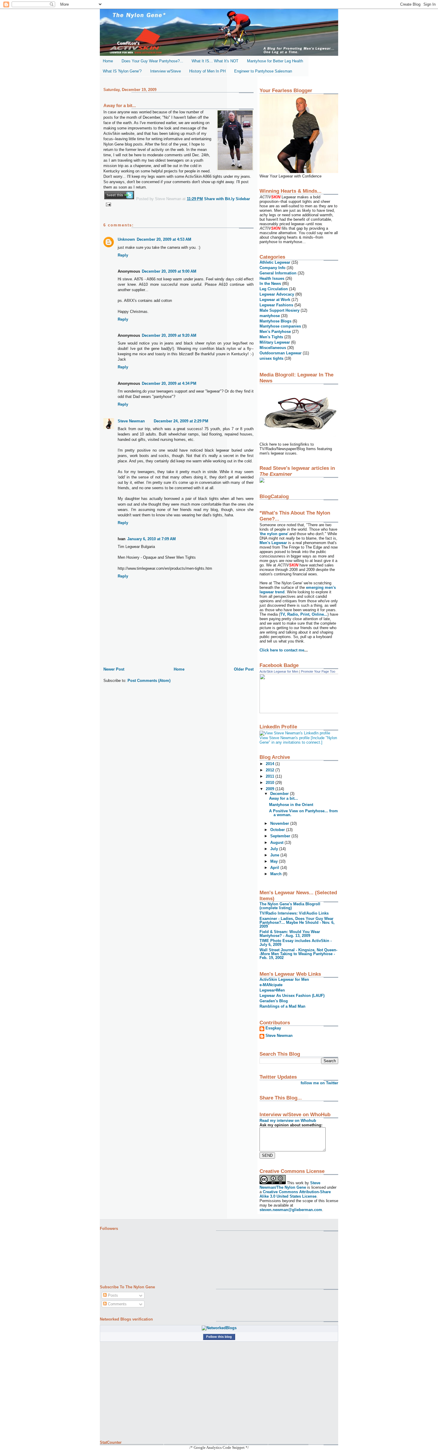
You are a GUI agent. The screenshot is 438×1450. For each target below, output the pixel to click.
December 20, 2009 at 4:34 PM (169, 383)
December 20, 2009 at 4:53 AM (164, 239)
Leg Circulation (274, 289)
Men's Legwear (274, 543)
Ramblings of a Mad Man (282, 1006)
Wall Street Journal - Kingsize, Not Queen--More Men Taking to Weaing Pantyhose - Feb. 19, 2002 (298, 954)
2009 (270, 789)
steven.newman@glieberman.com (291, 1209)
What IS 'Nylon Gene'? (122, 71)
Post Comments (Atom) (149, 680)
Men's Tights (271, 337)
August (277, 842)
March (276, 874)
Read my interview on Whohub (288, 1120)
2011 (270, 776)
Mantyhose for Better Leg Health (275, 61)
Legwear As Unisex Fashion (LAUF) (292, 995)
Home (108, 61)
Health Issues (272, 278)
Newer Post (113, 669)
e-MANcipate (271, 985)
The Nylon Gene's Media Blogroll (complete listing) (290, 906)
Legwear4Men (272, 990)
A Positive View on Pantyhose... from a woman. (303, 813)
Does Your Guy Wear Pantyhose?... (152, 61)
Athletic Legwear (275, 262)
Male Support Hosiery (279, 310)
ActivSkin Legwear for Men (279, 671)
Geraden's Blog (274, 1001)
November (280, 823)
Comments (117, 1304)
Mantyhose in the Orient (291, 804)
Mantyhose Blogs (275, 321)
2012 (270, 770)
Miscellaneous (273, 347)
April (275, 867)
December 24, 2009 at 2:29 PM (181, 421)
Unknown (126, 239)
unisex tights (271, 358)
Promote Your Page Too (318, 671)
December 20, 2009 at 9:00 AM (169, 271)
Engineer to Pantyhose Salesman (263, 71)
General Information (278, 273)
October (278, 829)
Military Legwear (275, 342)
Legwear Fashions (276, 305)
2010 (270, 782)
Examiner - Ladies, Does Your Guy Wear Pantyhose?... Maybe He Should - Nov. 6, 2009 (297, 922)
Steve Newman (131, 421)
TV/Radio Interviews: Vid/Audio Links (294, 913)
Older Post (244, 669)
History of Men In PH (207, 71)
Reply (123, 255)
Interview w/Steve (165, 71)
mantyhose (270, 316)
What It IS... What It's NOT (215, 61)
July (274, 849)
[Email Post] (107, 204)
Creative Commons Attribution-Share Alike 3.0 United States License (295, 1194)
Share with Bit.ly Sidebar (227, 199)
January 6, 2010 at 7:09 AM (151, 539)
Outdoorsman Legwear (281, 353)
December (280, 793)
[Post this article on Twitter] (119, 199)
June (275, 855)
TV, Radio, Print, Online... (303, 614)
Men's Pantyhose (275, 331)
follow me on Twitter (319, 1083)
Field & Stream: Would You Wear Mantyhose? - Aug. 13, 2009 (290, 933)
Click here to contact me (282, 650)
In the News (270, 283)
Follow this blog (219, 1336)
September (280, 836)
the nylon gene (274, 534)
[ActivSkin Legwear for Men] (303, 712)
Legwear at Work (275, 299)
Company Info (272, 267)
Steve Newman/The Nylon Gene (290, 1185)
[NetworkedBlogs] (219, 1328)
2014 (270, 764)
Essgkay (273, 1028)
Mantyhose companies (280, 326)
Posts (112, 1295)
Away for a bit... (119, 105)
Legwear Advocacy (277, 294)
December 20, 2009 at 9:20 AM (169, 335)
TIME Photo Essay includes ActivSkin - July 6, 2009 (296, 942)
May (274, 861)
